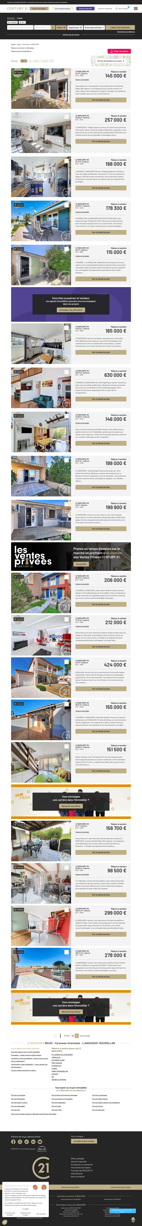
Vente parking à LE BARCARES (112, 1199)
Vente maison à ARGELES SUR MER (71, 1208)
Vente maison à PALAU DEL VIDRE (112, 1210)
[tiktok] (26, 1142)
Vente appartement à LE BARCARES (71, 1199)
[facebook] (13, 1142)
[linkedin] (33, 1142)
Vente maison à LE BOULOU (112, 1214)
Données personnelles (70, 1187)
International (76, 1173)
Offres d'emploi (77, 1158)
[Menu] (136, 9)
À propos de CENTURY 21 (82, 1170)
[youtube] (40, 1142)
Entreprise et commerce (82, 1164)
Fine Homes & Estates (81, 1167)
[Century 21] (17, 8)
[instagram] (20, 1142)
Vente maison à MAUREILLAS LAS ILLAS (71, 1214)
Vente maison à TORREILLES (71, 1212)
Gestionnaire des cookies (121, 1187)
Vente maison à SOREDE (71, 1210)
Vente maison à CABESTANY (112, 1212)
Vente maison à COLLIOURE (112, 1216)
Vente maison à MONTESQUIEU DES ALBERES (29, 1218)
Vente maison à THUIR (112, 1208)
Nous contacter (78, 1176)
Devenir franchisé (105, 8)
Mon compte (123, 8)
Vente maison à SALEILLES (71, 1216)
